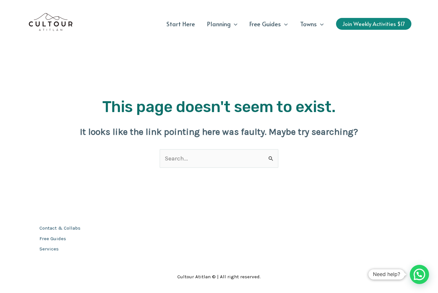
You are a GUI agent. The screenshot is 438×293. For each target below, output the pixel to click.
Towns (308, 24)
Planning (219, 24)
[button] (234, 24)
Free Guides (265, 24)
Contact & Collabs (59, 228)
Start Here (180, 24)
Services (49, 249)
